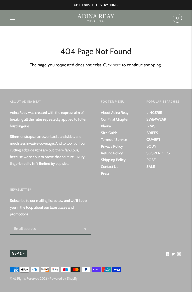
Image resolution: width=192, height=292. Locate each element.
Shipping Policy (113, 160)
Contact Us (109, 166)
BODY (151, 146)
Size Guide (109, 133)
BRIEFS (152, 133)
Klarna (106, 126)
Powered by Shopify (64, 278)
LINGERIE (154, 112)
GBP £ (17, 253)
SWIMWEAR (156, 119)
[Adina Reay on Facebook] (168, 254)
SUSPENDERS (158, 153)
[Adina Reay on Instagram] (179, 254)
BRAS (151, 126)
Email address (24, 223)
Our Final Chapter (115, 119)
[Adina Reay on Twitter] (173, 254)
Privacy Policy (112, 146)
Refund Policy (112, 153)
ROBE (151, 160)
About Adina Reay (115, 112)
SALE (150, 166)
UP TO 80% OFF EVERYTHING (96, 5)
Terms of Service (114, 139)
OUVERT (153, 139)
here (117, 64)
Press (105, 173)
